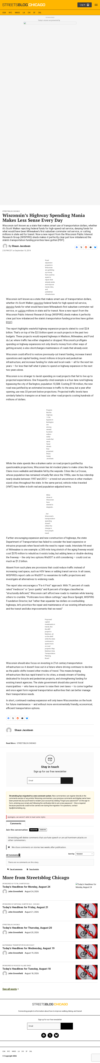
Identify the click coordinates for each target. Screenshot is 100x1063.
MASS (17, 13)
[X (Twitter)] (50, 1035)
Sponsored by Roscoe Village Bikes (16, 965)
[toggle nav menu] (96, 5)
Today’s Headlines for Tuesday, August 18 (26, 968)
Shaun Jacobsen (21, 246)
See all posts (9, 989)
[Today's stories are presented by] (50, 113)
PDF (9, 322)
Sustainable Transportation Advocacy (18, 945)
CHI (29, 13)
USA (4, 13)
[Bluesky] (56, 1035)
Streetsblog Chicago (11, 211)
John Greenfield (15, 891)
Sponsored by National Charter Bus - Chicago (21, 904)
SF (34, 13)
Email (31, 781)
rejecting (38, 302)
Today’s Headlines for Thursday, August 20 (27, 927)
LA (24, 13)
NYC (10, 13)
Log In (82, 5)
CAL (39, 13)
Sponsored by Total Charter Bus (15, 883)
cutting (21, 310)
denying (10, 306)
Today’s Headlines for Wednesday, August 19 (28, 948)
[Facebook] (43, 1035)
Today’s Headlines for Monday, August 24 (26, 886)
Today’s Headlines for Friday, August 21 (25, 907)
